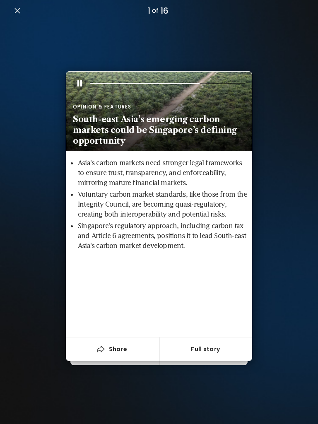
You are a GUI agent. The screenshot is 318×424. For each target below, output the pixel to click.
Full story (205, 349)
